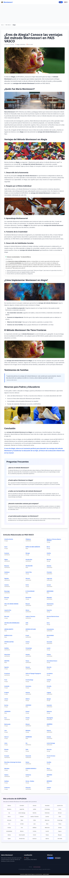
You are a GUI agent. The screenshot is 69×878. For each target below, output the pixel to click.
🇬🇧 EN (65, 2)
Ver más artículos (37, 867)
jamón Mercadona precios (38, 263)
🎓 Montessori (7, 2)
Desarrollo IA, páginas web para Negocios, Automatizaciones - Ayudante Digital (34, 874)
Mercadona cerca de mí (19, 268)
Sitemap (30, 866)
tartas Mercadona (27, 266)
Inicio (2, 24)
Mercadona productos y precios (14, 264)
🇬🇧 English (57, 858)
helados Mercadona (38, 264)
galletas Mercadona (17, 266)
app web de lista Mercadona (52, 261)
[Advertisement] (34, 13)
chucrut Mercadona (49, 264)
